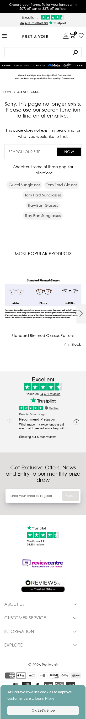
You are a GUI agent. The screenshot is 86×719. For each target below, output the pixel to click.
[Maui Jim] (67, 65)
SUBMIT (70, 496)
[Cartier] (18, 65)
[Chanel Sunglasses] (7, 65)
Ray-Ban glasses (43, 205)
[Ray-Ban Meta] (54, 65)
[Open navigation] (4, 36)
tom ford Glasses (61, 184)
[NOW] (75, 52)
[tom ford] (79, 65)
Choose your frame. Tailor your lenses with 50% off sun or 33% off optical (43, 6)
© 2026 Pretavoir (43, 664)
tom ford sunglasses (43, 195)
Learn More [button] (44, 698)
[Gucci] (28, 65)
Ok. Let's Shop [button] (43, 710)
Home (7, 92)
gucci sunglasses (24, 184)
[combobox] (43, 52)
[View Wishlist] (81, 35)
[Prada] (40, 65)
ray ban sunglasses (43, 215)
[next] (81, 314)
